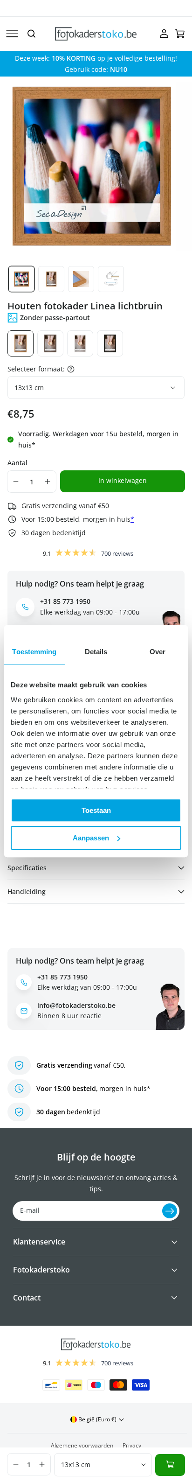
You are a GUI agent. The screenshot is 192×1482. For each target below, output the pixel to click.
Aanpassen (91, 838)
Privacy (132, 1445)
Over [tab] (157, 652)
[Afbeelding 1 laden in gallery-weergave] (21, 279)
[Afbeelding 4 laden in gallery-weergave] (111, 279)
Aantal (17, 462)
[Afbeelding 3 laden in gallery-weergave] (81, 279)
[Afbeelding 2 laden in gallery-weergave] (51, 279)
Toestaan (96, 810)
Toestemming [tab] (34, 652)
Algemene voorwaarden (82, 1445)
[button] (12, 33)
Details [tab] (96, 652)
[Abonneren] (169, 1210)
